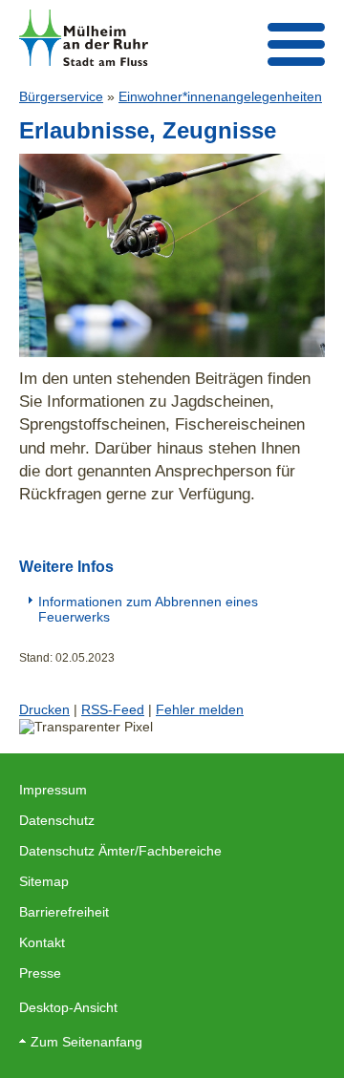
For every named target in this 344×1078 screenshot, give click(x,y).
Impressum (53, 789)
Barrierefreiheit (64, 911)
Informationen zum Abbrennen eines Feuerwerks (148, 609)
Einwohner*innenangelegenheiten (220, 96)
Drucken (44, 709)
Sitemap (44, 881)
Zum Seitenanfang (86, 1041)
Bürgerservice (61, 96)
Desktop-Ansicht (68, 1007)
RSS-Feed (112, 709)
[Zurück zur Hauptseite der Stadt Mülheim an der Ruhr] (83, 38)
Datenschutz (57, 820)
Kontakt (42, 942)
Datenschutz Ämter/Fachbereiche (120, 850)
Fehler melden (200, 709)
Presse (40, 973)
